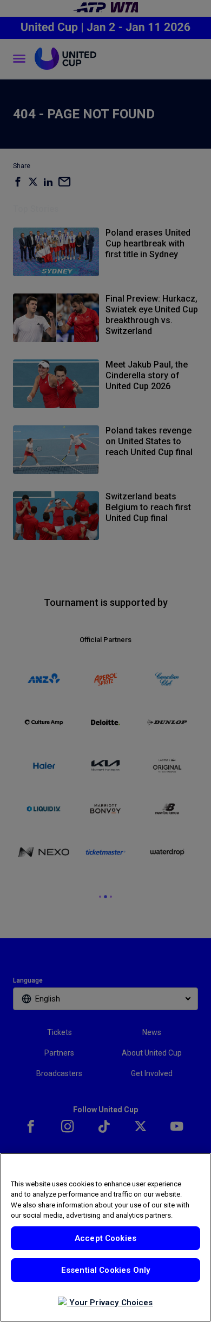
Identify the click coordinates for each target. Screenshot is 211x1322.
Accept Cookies (105, 1238)
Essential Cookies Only (105, 1270)
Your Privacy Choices (110, 1302)
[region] (105, 1237)
